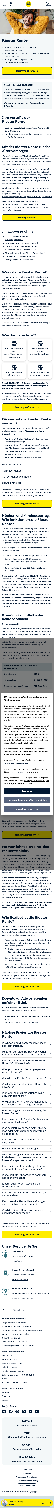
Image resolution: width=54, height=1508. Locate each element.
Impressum (21, 772)
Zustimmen (27, 791)
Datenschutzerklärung (17, 763)
